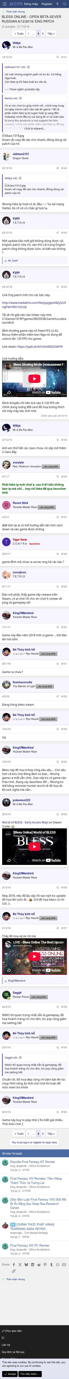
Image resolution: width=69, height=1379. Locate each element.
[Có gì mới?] (57, 4)
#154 (64, 761)
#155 (64, 814)
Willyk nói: (11, 178)
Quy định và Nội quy (13, 1352)
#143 (64, 232)
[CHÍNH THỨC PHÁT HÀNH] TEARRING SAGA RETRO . (32, 1226)
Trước (20, 33)
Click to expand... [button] (34, 128)
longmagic (16, 1232)
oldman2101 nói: (15, 67)
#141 (64, 57)
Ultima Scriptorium (39, 1166)
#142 (64, 168)
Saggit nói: (11, 1057)
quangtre (10, 26)
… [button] (33, 33)
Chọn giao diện (13, 1330)
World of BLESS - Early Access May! (25, 822)
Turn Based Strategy (36, 1232)
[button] (34, 1337)
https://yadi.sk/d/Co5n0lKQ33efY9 (40, 347)
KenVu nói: (11, 98)
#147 (64, 517)
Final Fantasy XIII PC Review (29, 1245)
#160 (64, 1112)
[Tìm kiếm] (64, 4)
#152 (64, 696)
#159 (64, 1047)
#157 (64, 928)
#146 (64, 476)
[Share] (57, 57)
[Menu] (5, 4)
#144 (64, 286)
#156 (64, 887)
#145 (64, 439)
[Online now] (9, 998)
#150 (64, 627)
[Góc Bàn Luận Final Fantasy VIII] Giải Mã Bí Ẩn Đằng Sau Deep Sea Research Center (38, 1203)
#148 (64, 553)
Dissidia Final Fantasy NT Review (32, 1161)
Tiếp (49, 33)
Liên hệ (6, 1345)
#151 (64, 663)
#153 (64, 729)
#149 (64, 586)
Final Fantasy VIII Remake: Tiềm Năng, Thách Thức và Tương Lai (36, 1180)
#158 (64, 1006)
